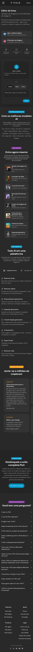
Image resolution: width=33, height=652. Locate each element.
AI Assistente (8, 330)
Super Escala (8, 340)
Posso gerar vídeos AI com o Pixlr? (12, 583)
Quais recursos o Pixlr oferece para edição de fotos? (15, 555)
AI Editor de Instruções (6, 52)
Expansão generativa (11, 309)
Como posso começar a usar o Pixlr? (13, 574)
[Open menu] (3, 3)
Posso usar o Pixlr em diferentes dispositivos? (11, 548)
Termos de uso (24, 627)
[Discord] (16, 648)
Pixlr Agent (8, 627)
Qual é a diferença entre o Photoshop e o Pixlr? (14, 537)
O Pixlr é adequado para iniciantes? (12, 542)
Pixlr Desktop (8, 617)
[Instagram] (13, 648)
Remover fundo (9, 278)
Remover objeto (9, 289)
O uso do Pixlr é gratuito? (9, 517)
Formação (25, 617)
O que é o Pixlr (6, 512)
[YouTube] (19, 648)
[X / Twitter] (10, 648)
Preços (25, 611)
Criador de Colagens (27, 52)
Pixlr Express (8, 633)
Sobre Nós (8, 611)
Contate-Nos (25, 614)
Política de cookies (25, 635)
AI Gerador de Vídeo (16, 52)
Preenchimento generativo (13, 299)
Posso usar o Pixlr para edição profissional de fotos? (15, 568)
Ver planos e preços (16, 486)
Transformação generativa (13, 320)
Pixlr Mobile (8, 614)
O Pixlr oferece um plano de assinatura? (14, 531)
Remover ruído (9, 351)
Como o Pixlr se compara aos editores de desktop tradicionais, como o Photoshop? (15, 562)
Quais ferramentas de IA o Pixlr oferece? (14, 526)
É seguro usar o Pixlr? (8, 521)
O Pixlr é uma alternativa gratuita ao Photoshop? (13, 589)
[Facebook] (22, 648)
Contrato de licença (25, 638)
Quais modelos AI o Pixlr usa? (10, 579)
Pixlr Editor (8, 630)
